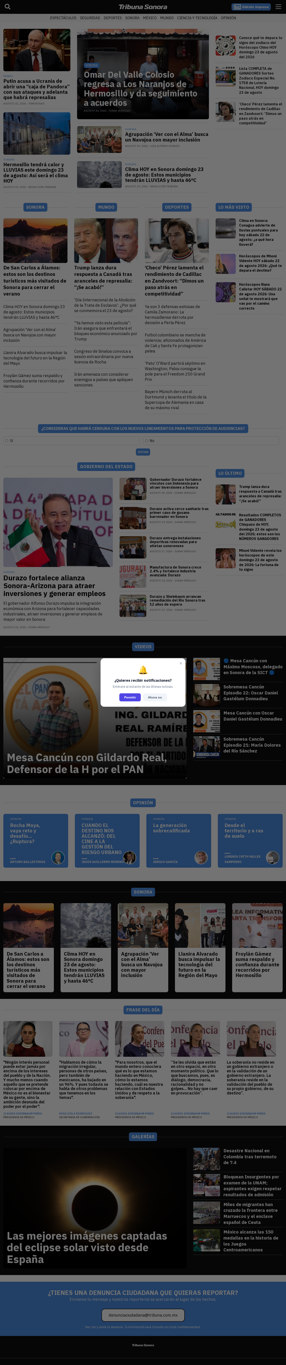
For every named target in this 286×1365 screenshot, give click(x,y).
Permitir (130, 697)
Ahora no (155, 697)
